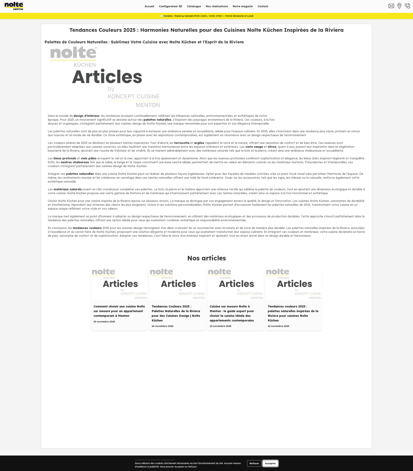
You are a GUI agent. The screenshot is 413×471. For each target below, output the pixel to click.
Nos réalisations (217, 6)
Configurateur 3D (170, 6)
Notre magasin (243, 6)
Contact (263, 6)
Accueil (149, 6)
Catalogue (194, 6)
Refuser (254, 463)
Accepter (270, 463)
